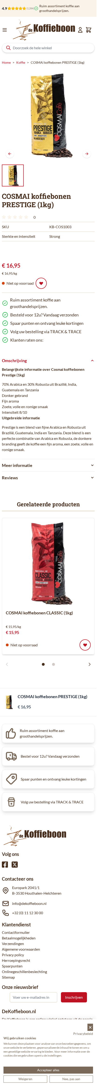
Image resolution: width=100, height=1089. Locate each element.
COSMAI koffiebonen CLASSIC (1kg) (39, 612)
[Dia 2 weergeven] (53, 664)
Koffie (20, 62)
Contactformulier (16, 932)
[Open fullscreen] (48, 115)
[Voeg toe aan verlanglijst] (41, 283)
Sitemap (8, 977)
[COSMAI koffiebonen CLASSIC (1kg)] (48, 564)
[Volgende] (87, 154)
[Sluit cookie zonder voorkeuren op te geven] (90, 1027)
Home (6, 62)
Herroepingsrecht (16, 960)
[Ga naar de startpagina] (44, 30)
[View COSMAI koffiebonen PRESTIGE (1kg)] (13, 175)
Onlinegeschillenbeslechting (24, 971)
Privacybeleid (83, 1034)
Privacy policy (13, 954)
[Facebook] (5, 864)
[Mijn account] (80, 30)
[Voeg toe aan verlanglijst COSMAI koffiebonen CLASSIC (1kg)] (85, 645)
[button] (16, 217)
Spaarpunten (12, 966)
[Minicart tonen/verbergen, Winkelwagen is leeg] (88, 30)
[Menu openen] (4, 30)
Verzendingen (13, 943)
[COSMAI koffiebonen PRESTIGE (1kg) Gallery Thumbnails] (13, 175)
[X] (15, 864)
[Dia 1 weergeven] (43, 664)
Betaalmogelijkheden (19, 938)
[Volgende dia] (89, 664)
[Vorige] (10, 154)
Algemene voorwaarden (21, 949)
